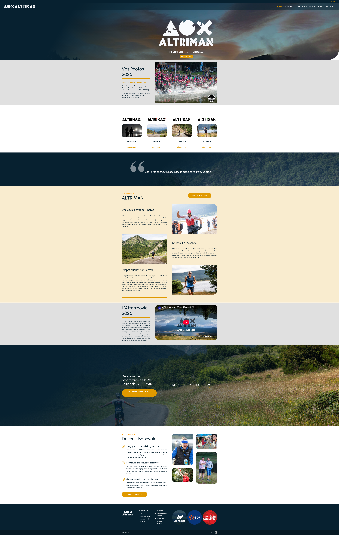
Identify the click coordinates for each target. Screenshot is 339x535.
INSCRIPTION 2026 (199, 195)
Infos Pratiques (300, 6)
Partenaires (160, 518)
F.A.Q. (141, 513)
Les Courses (288, 6)
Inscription (329, 6)
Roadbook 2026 (145, 516)
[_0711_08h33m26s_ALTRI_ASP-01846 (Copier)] (186, 102)
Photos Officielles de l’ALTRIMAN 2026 (134, 82)
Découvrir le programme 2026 (137, 393)
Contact (142, 521)
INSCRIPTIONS (186, 56)
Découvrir (131, 147)
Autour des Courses (315, 6)
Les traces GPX (144, 519)
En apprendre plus (134, 494)
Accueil (279, 6)
